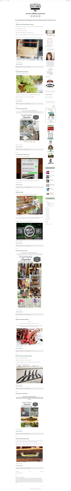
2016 (47, 214)
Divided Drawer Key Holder (22, 438)
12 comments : (22, 103)
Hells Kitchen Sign (52, 171)
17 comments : (22, 388)
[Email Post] (25, 66)
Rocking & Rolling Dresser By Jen (24, 356)
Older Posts (41, 471)
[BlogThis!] (27, 66)
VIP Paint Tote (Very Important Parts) (25, 24)
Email (48, 20)
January (48, 202)
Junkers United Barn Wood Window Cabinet (52, 193)
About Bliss (51, 20)
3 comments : (22, 149)
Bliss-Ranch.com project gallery (28, 20)
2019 (47, 210)
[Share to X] (28, 66)
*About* (47, 66)
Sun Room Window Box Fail (22, 71)
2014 (47, 216)
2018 (47, 211)
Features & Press (35, 20)
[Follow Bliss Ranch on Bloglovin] (19, 64)
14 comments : (22, 245)
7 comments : (22, 433)
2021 (47, 207)
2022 (47, 201)
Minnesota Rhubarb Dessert (22, 319)
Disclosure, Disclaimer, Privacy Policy (42, 20)
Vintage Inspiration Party (21, 108)
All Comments (48, 224)
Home (29, 471)
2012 (47, 219)
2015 (47, 215)
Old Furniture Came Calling (22, 154)
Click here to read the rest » (19, 182)
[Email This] (26, 66)
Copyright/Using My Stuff (21, 20)
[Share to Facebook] (29, 66)
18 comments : (22, 66)
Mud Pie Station (19, 192)
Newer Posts (17, 471)
